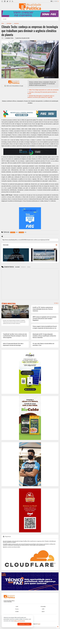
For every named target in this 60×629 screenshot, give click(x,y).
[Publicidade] (30, 151)
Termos (17, 609)
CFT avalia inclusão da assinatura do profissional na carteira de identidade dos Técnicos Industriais (15, 312)
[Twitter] (7, 1)
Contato (17, 611)
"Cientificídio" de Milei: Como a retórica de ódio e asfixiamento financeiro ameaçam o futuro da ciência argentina (15, 335)
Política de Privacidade (19, 620)
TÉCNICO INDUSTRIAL (8, 303)
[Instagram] (2, 1)
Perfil (17, 606)
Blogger (38, 623)
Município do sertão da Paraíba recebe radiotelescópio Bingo (43, 257)
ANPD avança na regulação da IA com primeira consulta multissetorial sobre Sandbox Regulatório (44, 318)
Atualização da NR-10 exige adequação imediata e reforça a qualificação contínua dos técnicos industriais (44, 335)
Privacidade (43, 606)
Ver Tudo (56, 303)
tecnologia (9, 23)
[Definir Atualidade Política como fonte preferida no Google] (13, 82)
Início (2, 23)
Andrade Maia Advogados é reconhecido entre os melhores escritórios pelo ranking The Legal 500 (41, 96)
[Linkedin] (4, 1)
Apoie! (43, 611)
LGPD (43, 609)
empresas (16, 23)
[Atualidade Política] (30, 9)
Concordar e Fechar (24, 624)
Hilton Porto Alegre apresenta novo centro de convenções (44, 89)
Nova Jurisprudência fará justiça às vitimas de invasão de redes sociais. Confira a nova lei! (14, 257)
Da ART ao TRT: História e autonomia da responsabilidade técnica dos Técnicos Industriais (43, 309)
